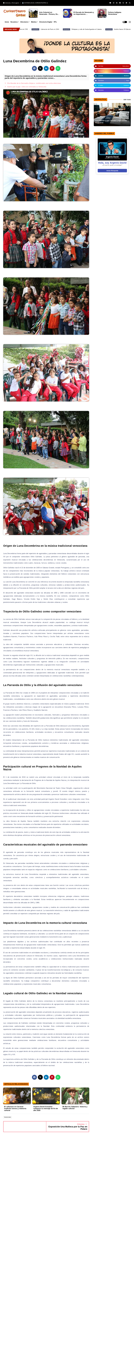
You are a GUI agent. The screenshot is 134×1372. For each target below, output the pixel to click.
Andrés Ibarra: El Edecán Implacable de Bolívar (103, 29)
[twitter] (123, 3)
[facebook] (120, 3)
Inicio (7, 22)
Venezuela (82, 29)
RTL (55, 22)
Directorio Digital (45, 22)
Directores (24, 22)
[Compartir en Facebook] (34, 68)
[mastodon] (126, 3)
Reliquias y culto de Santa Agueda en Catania (60, 29)
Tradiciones (7, 1117)
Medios (34, 22)
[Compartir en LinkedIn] (46, 68)
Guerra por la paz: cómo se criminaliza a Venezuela (26, 87)
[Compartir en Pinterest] (52, 68)
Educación (40, 29)
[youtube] (110, 3)
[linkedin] (116, 3)
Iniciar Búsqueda (112, 170)
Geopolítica (126, 29)
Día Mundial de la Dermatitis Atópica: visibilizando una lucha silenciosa (34, 83)
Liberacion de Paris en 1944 (23, 29)
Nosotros (14, 22)
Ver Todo (127, 99)
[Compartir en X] (40, 68)
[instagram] (113, 3)
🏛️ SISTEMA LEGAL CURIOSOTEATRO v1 (35, 3)
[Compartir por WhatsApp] (58, 68)
